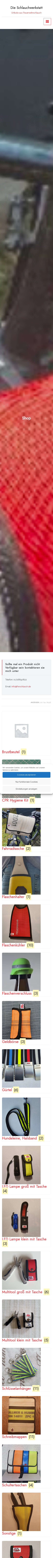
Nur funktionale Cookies (27, 782)
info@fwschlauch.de (21, 686)
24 (44, 702)
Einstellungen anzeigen (26, 789)
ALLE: (49, 702)
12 (41, 702)
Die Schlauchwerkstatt (27, 7)
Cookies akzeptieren (26, 775)
